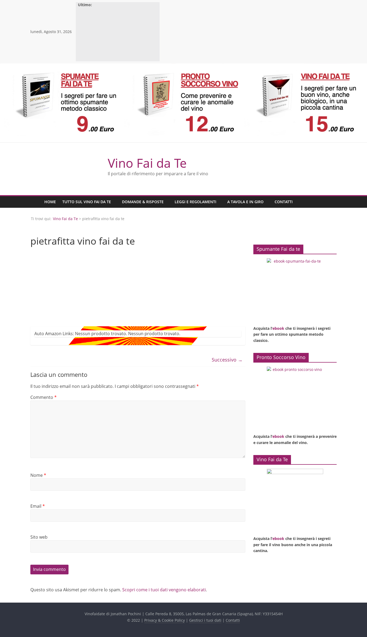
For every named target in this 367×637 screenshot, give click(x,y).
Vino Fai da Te (147, 163)
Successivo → (227, 359)
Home (50, 201)
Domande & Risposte (143, 201)
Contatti (284, 201)
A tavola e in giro (245, 201)
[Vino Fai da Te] (35, 201)
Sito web (39, 537)
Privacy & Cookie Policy (164, 620)
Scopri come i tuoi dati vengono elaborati (164, 590)
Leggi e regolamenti (195, 201)
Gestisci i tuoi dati (205, 620)
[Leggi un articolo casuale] (331, 201)
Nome (38, 475)
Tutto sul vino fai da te (86, 201)
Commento (43, 397)
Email (37, 506)
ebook (278, 328)
